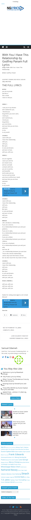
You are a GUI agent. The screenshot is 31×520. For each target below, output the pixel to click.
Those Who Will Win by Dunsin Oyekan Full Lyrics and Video (14, 388)
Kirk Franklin (15, 460)
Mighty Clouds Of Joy (15, 464)
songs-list (11, 477)
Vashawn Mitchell (10, 482)
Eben (13, 451)
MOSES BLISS (23, 467)
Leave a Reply (15, 398)
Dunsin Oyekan (6, 451)
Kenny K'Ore (8, 460)
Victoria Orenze (18, 482)
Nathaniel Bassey (9, 469)
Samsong (18, 474)
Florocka (6, 454)
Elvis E (2, 455)
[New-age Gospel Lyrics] (3, 47)
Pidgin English (24, 470)
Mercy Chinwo (14, 462)
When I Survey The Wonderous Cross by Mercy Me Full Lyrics (15, 380)
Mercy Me (22, 462)
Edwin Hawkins (19, 451)
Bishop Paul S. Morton (22, 447)
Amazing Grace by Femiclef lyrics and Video (13, 384)
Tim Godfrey (22, 480)
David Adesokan (19, 449)
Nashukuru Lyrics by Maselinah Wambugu (12, 373)
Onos (19, 470)
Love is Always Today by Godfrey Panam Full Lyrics (19, 337)
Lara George (23, 460)
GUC (13, 457)
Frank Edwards (16, 454)
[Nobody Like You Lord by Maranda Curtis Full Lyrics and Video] (6, 432)
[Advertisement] (15, 28)
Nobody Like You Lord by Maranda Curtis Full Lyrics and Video (20, 433)
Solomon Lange (5, 477)
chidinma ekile (4, 449)
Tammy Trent (14, 480)
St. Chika (27, 477)
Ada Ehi (3, 447)
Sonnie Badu (20, 477)
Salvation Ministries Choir (8, 474)
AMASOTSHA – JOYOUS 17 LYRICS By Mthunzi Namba (13, 393)
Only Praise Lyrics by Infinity (12, 377)
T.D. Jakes (5, 479)
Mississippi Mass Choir (10, 466)
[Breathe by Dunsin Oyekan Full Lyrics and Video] (6, 411)
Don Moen (26, 449)
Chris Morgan (11, 449)
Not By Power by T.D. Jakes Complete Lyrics (12, 329)
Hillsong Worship (19, 457)
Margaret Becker (5, 462)
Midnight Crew (6, 464)
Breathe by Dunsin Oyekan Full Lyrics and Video (20, 412)
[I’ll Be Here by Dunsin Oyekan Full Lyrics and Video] (6, 422)
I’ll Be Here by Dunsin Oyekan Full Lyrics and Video (19, 423)
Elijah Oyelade (26, 451)
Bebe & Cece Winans (11, 447)
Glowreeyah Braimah (6, 457)
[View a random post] (28, 47)
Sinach (25, 473)
